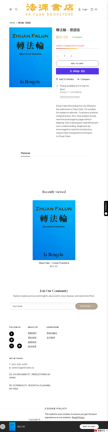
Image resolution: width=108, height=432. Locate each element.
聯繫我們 (32, 333)
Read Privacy (78, 417)
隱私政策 (32, 337)
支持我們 (51, 337)
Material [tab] (25, 153)
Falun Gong (69, 132)
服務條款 (32, 342)
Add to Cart (89, 427)
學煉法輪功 (52, 333)
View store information (70, 96)
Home (12, 22)
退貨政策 (32, 346)
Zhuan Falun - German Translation (54, 263)
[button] (101, 430)
